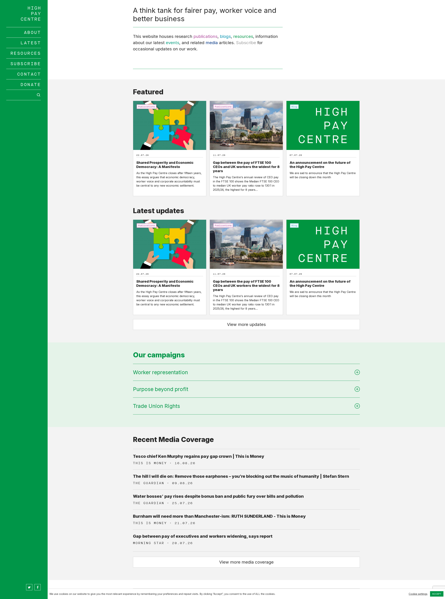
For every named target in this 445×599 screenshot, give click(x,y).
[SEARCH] (23, 95)
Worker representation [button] (160, 372)
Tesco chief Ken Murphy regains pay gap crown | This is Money (198, 456)
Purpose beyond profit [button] (160, 389)
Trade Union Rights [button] (156, 406)
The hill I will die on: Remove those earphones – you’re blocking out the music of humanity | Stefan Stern (241, 476)
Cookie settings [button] (418, 594)
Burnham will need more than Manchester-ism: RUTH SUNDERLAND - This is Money (219, 516)
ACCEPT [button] (436, 593)
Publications (146, 106)
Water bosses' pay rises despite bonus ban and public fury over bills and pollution (218, 496)
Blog (294, 106)
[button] (246, 324)
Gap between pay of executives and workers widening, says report (202, 536)
